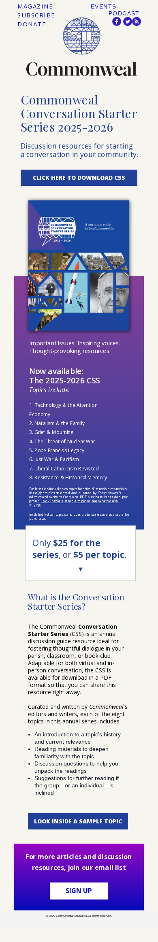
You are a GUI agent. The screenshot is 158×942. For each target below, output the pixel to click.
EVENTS (103, 6)
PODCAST (124, 13)
